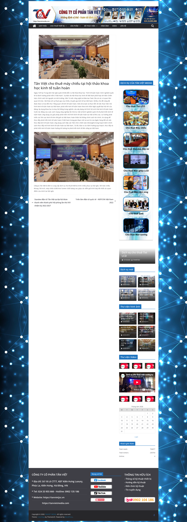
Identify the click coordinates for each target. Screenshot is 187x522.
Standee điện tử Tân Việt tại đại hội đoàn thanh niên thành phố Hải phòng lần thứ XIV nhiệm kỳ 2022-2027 (52, 202)
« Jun (136, 437)
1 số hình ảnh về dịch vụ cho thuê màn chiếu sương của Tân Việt (127, 340)
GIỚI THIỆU (43, 26)
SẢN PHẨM (74, 26)
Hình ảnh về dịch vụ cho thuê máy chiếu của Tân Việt (146, 341)
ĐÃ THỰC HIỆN (89, 26)
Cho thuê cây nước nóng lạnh (127, 293)
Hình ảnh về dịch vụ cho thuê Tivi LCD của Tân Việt (146, 329)
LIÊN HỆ (123, 26)
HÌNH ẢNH (105, 26)
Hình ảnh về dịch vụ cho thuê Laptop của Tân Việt (128, 328)
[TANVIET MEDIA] (93, 8)
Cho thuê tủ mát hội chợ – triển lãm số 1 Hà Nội (127, 279)
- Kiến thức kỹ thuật (134, 486)
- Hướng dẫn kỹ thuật (135, 482)
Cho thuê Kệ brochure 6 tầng (146, 293)
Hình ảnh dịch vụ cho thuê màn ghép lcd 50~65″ (128, 316)
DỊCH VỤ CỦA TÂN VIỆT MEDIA (136, 83)
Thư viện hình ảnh (130, 306)
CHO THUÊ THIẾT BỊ (57, 26)
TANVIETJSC (136, 260)
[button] (65, 25)
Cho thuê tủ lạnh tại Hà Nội (146, 280)
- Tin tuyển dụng (132, 489)
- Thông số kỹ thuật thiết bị (137, 478)
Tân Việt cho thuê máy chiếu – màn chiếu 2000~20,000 (135, 252)
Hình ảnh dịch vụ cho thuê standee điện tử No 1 (146, 315)
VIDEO (114, 26)
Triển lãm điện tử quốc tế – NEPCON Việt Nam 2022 (94, 201)
